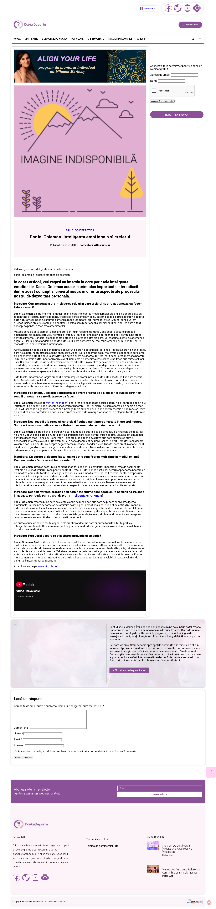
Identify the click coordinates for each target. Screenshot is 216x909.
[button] (193, 39)
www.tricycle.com (48, 566)
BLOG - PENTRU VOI (176, 114)
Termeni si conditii (97, 839)
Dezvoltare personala (54, 39)
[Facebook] (168, 8)
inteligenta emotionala (86, 495)
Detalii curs (167, 855)
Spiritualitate (96, 39)
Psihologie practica (80, 230)
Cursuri (141, 39)
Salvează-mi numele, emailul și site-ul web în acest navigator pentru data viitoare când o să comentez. (77, 751)
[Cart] (200, 39)
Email (18, 739)
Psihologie (77, 39)
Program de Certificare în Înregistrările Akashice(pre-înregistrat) (177, 848)
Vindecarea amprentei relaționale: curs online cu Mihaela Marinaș (181, 871)
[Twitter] (177, 8)
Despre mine (31, 39)
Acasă (17, 39)
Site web (19, 745)
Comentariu (22, 727)
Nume (18, 733)
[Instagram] (197, 8)
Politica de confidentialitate (102, 845)
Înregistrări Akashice (120, 39)
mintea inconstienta (58, 402)
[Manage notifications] (209, 902)
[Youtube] (187, 8)
